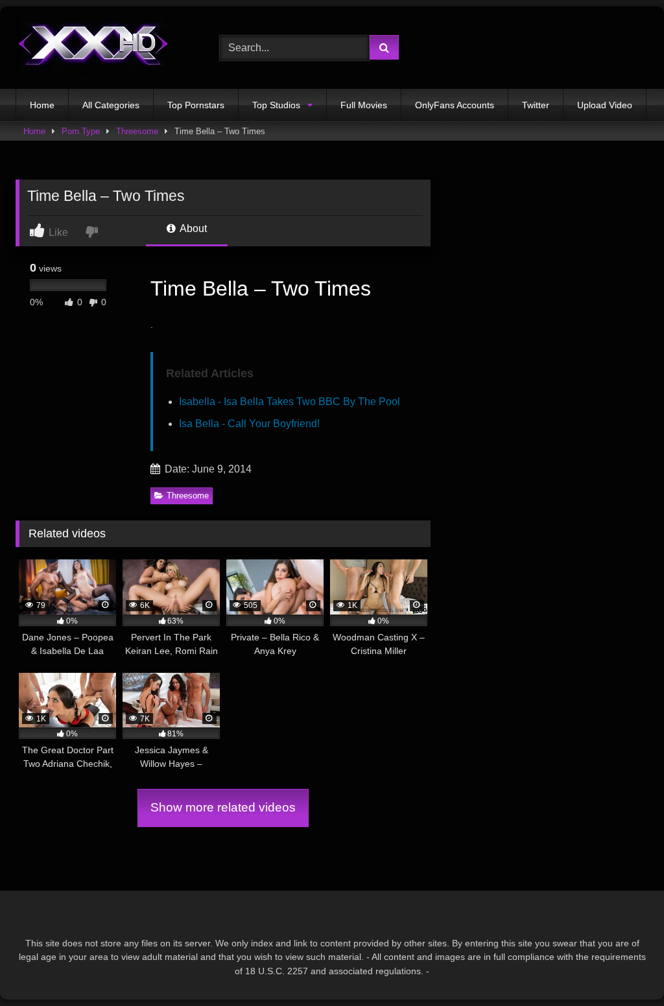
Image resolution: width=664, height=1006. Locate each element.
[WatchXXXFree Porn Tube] (102, 47)
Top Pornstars (195, 105)
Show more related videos (223, 807)
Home (42, 105)
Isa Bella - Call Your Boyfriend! (249, 423)
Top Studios (276, 105)
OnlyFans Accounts (454, 105)
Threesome (137, 131)
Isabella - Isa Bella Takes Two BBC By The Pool (289, 401)
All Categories (110, 105)
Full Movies (363, 105)
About (192, 228)
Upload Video (604, 105)
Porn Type (81, 131)
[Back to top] (624, 967)
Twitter (535, 105)
